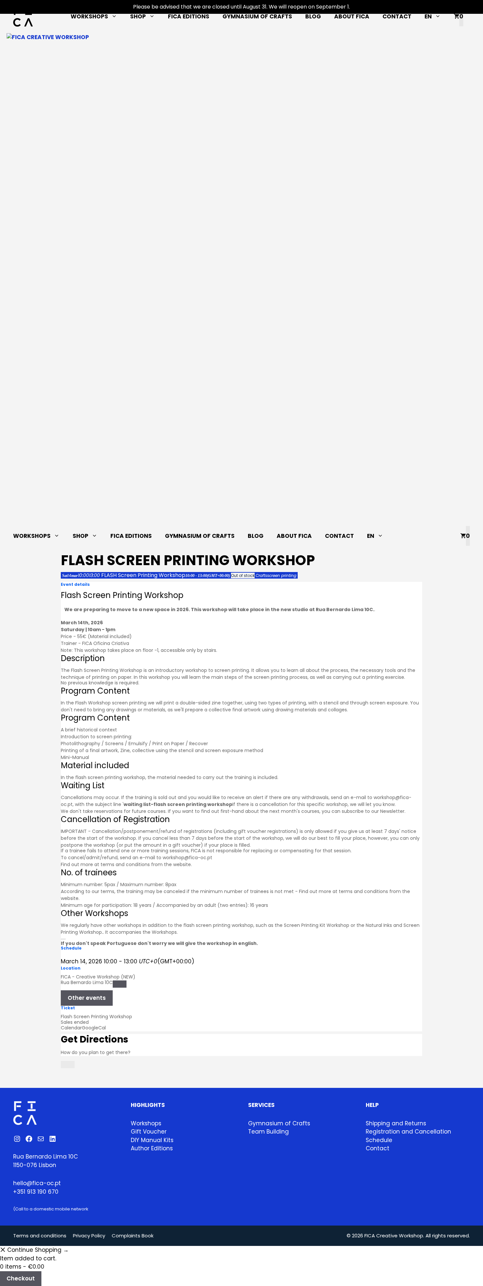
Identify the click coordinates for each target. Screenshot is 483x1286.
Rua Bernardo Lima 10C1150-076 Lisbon (45, 1161)
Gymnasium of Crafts (257, 16)
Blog (313, 16)
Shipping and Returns (396, 1123)
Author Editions (152, 1148)
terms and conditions (125, 864)
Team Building (268, 1132)
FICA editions (188, 16)
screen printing (129, 703)
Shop (138, 16)
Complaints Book (132, 1235)
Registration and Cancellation (408, 1132)
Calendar (71, 1027)
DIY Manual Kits (152, 1140)
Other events (87, 998)
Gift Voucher (149, 1132)
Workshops (89, 16)
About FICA (351, 16)
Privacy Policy (89, 1235)
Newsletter (392, 811)
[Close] (68, 1064)
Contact (396, 16)
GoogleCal (94, 1027)
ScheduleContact (379, 1144)
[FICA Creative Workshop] (241, 279)
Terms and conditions (39, 1235)
